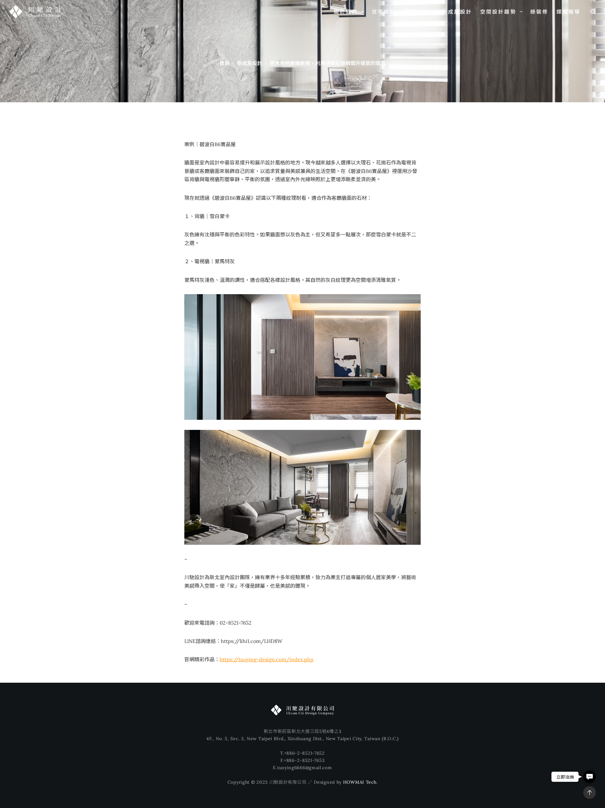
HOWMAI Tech (360, 782)
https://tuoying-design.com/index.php (267, 659)
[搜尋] (593, 11)
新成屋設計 (457, 12)
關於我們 (346, 12)
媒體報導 (568, 12)
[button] (589, 776)
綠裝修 (539, 12)
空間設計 (416, 12)
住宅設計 (384, 12)
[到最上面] (589, 792)
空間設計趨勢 (498, 12)
